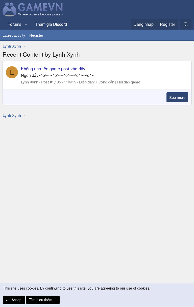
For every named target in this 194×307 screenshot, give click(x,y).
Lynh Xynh (29, 81)
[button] (26, 24)
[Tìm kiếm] (185, 24)
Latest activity (14, 35)
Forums (14, 24)
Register (36, 35)
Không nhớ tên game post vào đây (53, 68)
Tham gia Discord (51, 24)
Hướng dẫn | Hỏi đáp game (118, 81)
